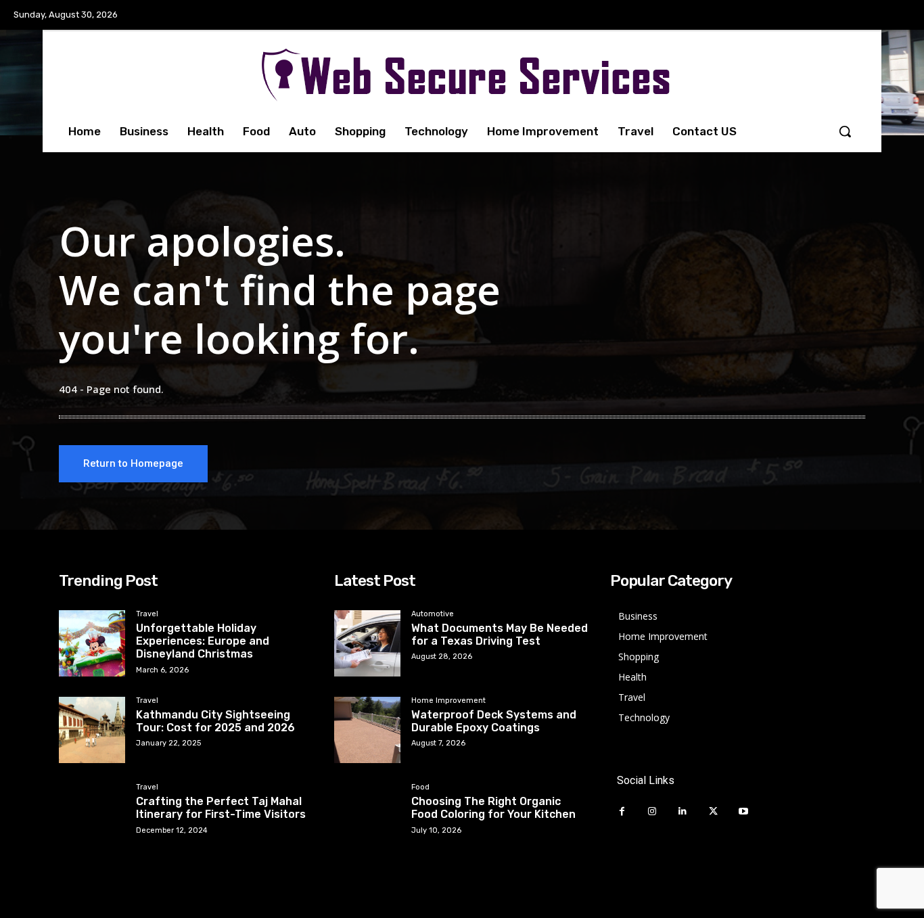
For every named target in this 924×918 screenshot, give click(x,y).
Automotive (432, 614)
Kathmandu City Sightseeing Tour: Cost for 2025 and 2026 (215, 721)
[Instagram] (652, 811)
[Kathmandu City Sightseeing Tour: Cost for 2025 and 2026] (92, 730)
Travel (147, 614)
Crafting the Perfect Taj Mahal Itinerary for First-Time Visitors (221, 808)
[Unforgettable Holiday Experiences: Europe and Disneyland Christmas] (92, 643)
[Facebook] (622, 811)
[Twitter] (713, 811)
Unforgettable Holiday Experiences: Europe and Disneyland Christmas (202, 641)
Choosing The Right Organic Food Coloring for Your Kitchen (493, 808)
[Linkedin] (683, 811)
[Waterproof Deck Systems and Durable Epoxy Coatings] (367, 730)
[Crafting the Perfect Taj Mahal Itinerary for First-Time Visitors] (92, 816)
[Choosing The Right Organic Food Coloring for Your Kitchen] (367, 816)
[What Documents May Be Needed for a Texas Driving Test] (367, 643)
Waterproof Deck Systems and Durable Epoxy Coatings (493, 721)
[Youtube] (744, 811)
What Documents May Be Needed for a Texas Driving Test (499, 634)
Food (420, 787)
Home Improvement (448, 701)
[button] (845, 131)
